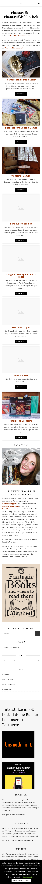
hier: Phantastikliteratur (20, 36)
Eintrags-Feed (7, 679)
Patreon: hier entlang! (14, 48)
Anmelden (5, 674)
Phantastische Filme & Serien (21, 80)
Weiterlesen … (21, 94)
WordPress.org (8, 689)
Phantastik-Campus (21, 176)
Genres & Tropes (21, 327)
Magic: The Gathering (21, 421)
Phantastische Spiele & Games (21, 128)
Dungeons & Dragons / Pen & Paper (21, 275)
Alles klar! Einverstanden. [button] (21, 880)
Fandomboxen (21, 375)
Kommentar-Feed (8, 684)
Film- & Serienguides (21, 224)
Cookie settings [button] (28, 877)
